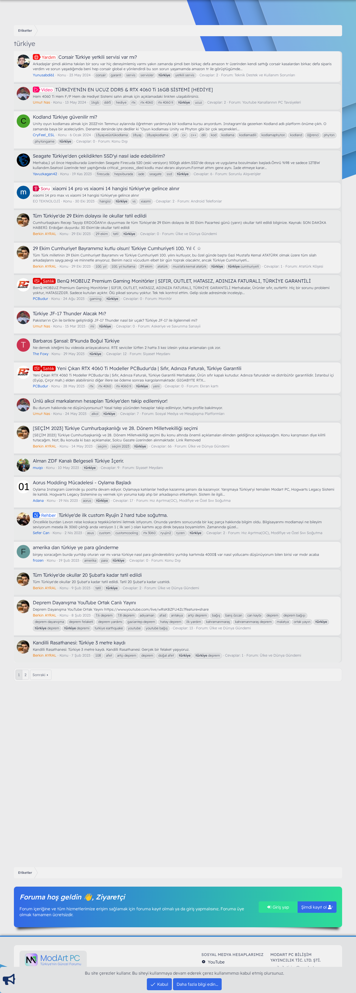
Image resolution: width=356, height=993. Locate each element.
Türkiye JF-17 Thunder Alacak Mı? (69, 313)
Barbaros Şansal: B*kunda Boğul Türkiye (76, 341)
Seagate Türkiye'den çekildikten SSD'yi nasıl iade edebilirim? (99, 156)
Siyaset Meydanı (156, 353)
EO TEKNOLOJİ (46, 201)
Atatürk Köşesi (311, 266)
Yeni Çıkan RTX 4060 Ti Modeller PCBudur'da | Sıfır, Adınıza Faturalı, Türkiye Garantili (142, 368)
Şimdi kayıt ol (314, 907)
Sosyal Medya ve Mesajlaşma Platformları (189, 413)
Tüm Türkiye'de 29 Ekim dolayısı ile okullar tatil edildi (90, 216)
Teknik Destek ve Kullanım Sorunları (264, 75)
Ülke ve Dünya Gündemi (196, 233)
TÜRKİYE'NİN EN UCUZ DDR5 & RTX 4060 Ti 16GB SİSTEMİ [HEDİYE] (127, 89)
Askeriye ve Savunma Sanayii (176, 326)
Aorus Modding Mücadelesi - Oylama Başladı (82, 482)
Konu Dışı (120, 141)
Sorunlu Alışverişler (245, 174)
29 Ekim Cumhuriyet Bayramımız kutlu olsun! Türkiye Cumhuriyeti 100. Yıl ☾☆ (117, 248)
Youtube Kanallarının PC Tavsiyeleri (271, 102)
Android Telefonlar (206, 201)
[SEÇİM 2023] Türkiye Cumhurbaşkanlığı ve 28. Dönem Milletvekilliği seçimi (115, 428)
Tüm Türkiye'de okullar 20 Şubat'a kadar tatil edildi (87, 575)
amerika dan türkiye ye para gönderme (75, 547)
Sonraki (39, 674)
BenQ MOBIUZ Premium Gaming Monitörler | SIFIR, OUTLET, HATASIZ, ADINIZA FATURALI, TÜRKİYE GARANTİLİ (177, 281)
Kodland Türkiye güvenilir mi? (65, 117)
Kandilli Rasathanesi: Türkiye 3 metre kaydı (79, 642)
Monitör (165, 298)
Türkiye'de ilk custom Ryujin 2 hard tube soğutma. (104, 515)
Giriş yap (280, 907)
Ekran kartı (209, 386)
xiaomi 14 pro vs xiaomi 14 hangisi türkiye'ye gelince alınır (110, 188)
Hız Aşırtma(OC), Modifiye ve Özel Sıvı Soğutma (190, 500)
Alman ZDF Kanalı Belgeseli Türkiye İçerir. (78, 461)
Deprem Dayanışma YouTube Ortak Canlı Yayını (84, 602)
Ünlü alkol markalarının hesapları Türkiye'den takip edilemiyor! (100, 401)
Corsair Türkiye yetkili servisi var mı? (89, 57)
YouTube (216, 962)
